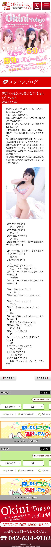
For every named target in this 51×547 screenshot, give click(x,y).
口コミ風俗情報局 (30, 441)
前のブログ (9, 377)
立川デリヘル (17, 441)
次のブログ (42, 377)
